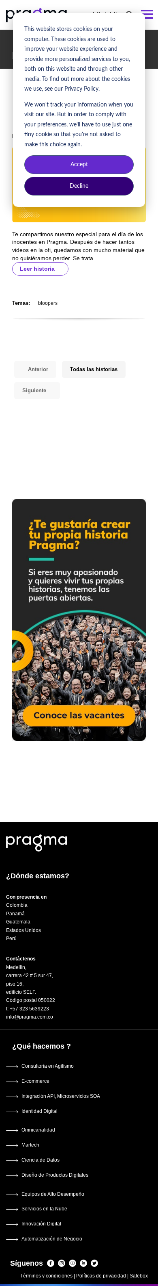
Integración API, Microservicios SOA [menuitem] (60, 1096)
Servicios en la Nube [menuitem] (44, 1209)
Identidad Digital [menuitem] (39, 1111)
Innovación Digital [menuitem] (41, 1224)
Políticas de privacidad (101, 1276)
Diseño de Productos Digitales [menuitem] (54, 1175)
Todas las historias (93, 369)
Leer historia (38, 268)
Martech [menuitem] (30, 1145)
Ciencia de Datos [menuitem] (40, 1160)
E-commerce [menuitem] (35, 1081)
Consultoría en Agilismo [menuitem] (47, 1066)
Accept (79, 164)
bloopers (48, 303)
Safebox (139, 1276)
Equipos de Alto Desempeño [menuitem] (52, 1194)
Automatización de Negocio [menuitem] (51, 1239)
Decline (79, 186)
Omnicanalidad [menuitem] (38, 1130)
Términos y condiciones (46, 1276)
